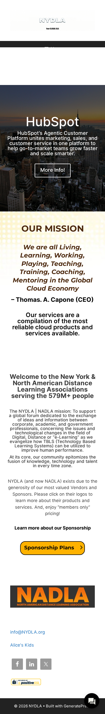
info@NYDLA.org (27, 632)
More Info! (52, 170)
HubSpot (52, 121)
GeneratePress (77, 706)
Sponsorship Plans (49, 548)
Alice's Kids (22, 645)
